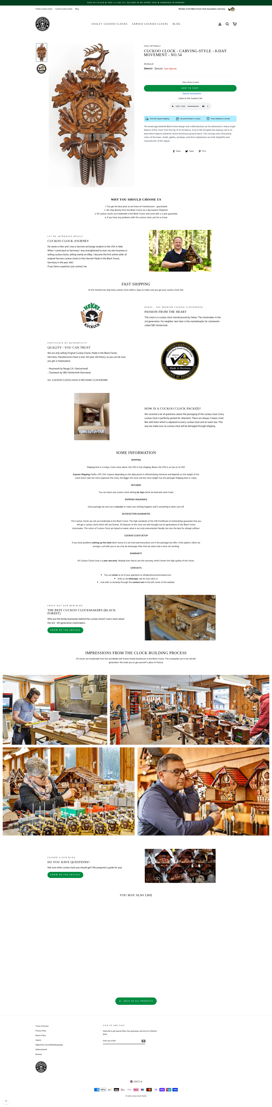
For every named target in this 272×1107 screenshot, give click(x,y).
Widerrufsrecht (41, 1049)
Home (146, 46)
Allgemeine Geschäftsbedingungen (49, 1044)
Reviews (38, 1054)
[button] (41, 52)
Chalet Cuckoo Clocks (43, 9)
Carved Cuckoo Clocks (63, 9)
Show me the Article (65, 874)
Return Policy (40, 1035)
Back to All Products (138, 1001)
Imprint (38, 1040)
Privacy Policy (40, 1030)
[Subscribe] (143, 1041)
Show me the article (65, 630)
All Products (155, 46)
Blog (77, 9)
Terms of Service (42, 1026)
